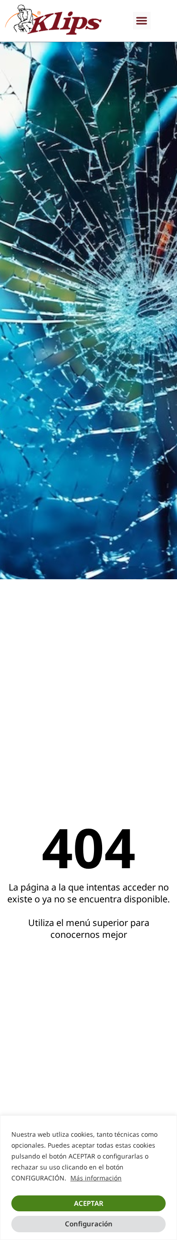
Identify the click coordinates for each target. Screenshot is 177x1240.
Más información (96, 1178)
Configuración (89, 1223)
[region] (88, 1177)
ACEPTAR (88, 1203)
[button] (142, 21)
